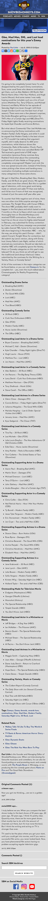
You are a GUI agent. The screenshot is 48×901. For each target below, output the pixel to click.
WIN (43, 16)
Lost (31, 716)
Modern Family (34, 713)
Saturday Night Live (11, 716)
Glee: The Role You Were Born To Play (22, 747)
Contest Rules (33, 897)
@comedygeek (8, 773)
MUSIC (33, 16)
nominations (7, 713)
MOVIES (17, 16)
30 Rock (24, 716)
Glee (16, 713)
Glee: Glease (11, 743)
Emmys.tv (34, 267)
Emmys (10, 710)
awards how (33, 710)
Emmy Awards (21, 710)
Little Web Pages (30, 899)
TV (39, 16)
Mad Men (23, 713)
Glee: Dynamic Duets (14, 740)
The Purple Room (19, 765)
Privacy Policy (14, 897)
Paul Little (14, 48)
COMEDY (25, 16)
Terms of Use (24, 897)
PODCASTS (8, 16)
